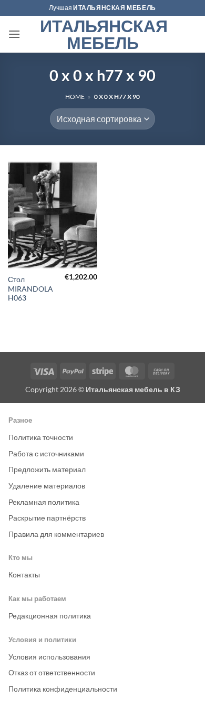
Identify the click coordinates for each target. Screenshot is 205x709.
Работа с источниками (46, 453)
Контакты (24, 574)
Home (75, 97)
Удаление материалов (46, 485)
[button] (14, 34)
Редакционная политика (49, 615)
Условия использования (49, 656)
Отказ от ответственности (51, 672)
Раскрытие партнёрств (47, 517)
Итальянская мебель (103, 34)
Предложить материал (47, 469)
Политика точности (40, 437)
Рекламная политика (43, 501)
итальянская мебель (114, 8)
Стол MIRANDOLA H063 (30, 288)
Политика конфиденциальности (62, 688)
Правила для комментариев (56, 534)
